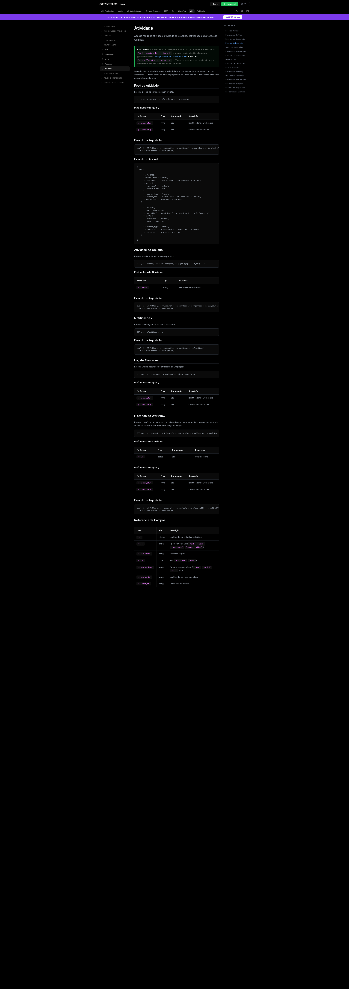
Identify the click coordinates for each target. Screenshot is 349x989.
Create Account (230, 4)
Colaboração (110, 45)
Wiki (106, 49)
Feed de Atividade (232, 31)
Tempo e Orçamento (113, 78)
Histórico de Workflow (234, 75)
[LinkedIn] (247, 11)
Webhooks (201, 11)
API (191, 11)
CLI (173, 11)
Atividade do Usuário (234, 47)
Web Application (107, 11)
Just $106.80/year (232, 17)
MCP (166, 11)
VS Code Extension (134, 11)
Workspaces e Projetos (115, 31)
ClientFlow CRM (111, 73)
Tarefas (107, 36)
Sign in (215, 4)
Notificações (230, 59)
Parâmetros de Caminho (235, 51)
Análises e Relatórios (114, 83)
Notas (107, 59)
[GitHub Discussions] (236, 11)
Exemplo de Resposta (234, 43)
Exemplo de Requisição (235, 39)
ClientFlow (182, 11)
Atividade (108, 69)
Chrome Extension (153, 11)
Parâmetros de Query (234, 35)
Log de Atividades (232, 67)
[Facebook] (242, 11)
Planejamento (110, 40)
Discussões (109, 54)
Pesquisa (108, 64)
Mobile (120, 11)
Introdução (109, 26)
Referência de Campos (235, 92)
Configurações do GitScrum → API (170, 56)
